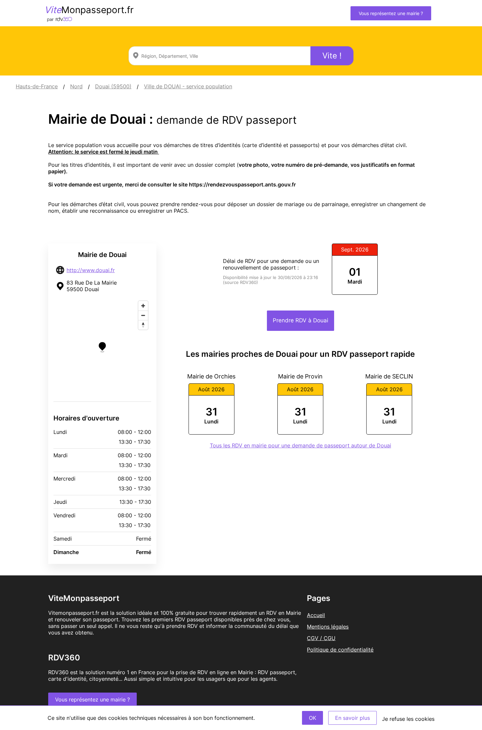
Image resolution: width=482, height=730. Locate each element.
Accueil (316, 615)
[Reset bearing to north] (143, 325)
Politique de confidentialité (340, 649)
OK (312, 718)
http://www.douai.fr (91, 270)
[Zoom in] (143, 306)
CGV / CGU (321, 638)
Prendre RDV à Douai (300, 320)
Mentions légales (328, 626)
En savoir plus (352, 718)
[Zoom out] (143, 315)
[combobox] (220, 55)
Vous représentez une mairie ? (391, 13)
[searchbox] (220, 55)
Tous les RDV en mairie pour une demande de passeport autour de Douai (300, 445)
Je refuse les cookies (408, 719)
